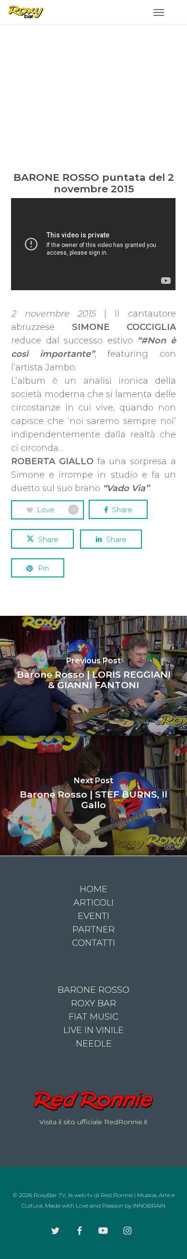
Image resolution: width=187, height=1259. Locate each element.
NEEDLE (94, 1043)
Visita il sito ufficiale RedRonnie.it (93, 1122)
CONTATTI (93, 943)
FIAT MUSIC (93, 1017)
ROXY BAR (93, 1003)
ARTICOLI (93, 902)
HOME (93, 889)
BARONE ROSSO (93, 990)
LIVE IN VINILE (93, 1030)
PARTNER (93, 929)
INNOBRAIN (149, 1205)
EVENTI (93, 916)
